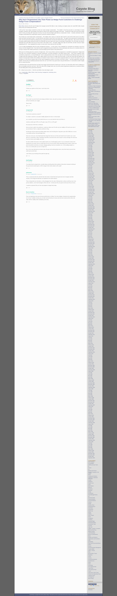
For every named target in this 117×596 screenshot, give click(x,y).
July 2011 (90, 337)
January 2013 (91, 311)
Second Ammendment (92, 559)
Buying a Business (92, 89)
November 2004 (91, 454)
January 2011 (91, 346)
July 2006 (90, 425)
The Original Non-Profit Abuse (94, 59)
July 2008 (90, 390)
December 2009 (91, 365)
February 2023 (91, 155)
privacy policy (92, 47)
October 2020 (91, 177)
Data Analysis (91, 485)
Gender (89, 503)
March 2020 (90, 184)
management (45, 72)
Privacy (89, 546)
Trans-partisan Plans (92, 569)
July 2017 (90, 231)
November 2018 (91, 208)
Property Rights (91, 549)
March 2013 (90, 308)
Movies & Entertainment (93, 534)
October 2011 (91, 333)
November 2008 (91, 384)
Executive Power (91, 497)
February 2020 (91, 186)
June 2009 (90, 374)
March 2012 (90, 325)
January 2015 (91, 275)
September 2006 (91, 422)
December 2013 (91, 294)
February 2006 (91, 432)
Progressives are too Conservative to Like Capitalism (94, 112)
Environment (90, 493)
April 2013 (90, 306)
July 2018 (90, 214)
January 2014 (91, 293)
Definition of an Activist (92, 97)
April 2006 (90, 430)
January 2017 (91, 240)
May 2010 (90, 358)
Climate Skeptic (26, 14)
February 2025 (91, 152)
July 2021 (90, 165)
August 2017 (90, 230)
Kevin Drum (21, 26)
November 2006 (91, 419)
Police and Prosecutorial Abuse (94, 543)
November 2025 (91, 139)
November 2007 (91, 402)
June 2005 (90, 444)
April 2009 (90, 377)
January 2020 (91, 187)
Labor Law (90, 527)
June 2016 (90, 250)
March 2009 (90, 378)
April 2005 (90, 447)
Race (89, 552)
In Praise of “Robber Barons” (93, 107)
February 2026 (91, 135)
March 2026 (90, 133)
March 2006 (90, 431)
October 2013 (91, 297)
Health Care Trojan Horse (93, 103)
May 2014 (90, 287)
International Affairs (92, 522)
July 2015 (90, 267)
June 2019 (90, 198)
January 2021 (91, 174)
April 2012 (90, 324)
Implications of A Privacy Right (94, 106)
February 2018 (91, 221)
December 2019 (91, 189)
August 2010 (90, 353)
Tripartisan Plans (91, 575)
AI (88, 466)
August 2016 (90, 247)
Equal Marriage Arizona (92, 494)
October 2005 (91, 438)
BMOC (32, 14)
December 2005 (91, 435)
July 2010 (90, 355)
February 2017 (91, 239)
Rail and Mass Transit (92, 553)
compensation (25, 72)
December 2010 (91, 347)
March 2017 (90, 237)
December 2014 (91, 277)
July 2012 (90, 319)
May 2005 (90, 446)
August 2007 (90, 406)
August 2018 (90, 212)
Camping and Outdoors (92, 476)
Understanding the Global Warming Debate (93, 75)
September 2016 (91, 246)
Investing (90, 525)
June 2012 (90, 321)
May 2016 (90, 252)
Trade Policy (90, 568)
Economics (90, 488)
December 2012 (91, 312)
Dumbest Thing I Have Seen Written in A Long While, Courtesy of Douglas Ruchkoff (36, 17)
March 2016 (90, 255)
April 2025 (90, 149)
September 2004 (91, 457)
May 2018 (90, 217)
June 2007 (90, 409)
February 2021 (91, 173)
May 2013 (90, 305)
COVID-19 (90, 481)
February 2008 (91, 397)
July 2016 (90, 249)
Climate (89, 480)
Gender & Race (91, 505)
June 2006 (90, 427)
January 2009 (91, 381)
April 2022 (90, 156)
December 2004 (91, 453)
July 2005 (90, 443)
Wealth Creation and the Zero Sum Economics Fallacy (94, 124)
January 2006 (91, 434)
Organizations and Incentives (94, 538)
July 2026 (90, 130)
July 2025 (90, 145)
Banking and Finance (92, 470)
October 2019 (91, 192)
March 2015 (90, 272)
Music (89, 535)
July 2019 (90, 196)
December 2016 (91, 242)
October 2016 (91, 245)
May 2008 (90, 393)
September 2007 (91, 405)
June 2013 (90, 303)
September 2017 (91, 228)
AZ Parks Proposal (49, 14)
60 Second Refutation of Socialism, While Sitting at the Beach (94, 83)
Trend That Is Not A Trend (93, 572)
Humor (89, 516)
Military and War (91, 531)
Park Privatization (39, 14)
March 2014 (90, 290)
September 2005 (91, 440)
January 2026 (91, 136)
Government (90, 509)
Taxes (89, 563)
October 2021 (91, 161)
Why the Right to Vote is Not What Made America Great (93, 126)
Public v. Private (91, 550)
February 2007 (91, 415)
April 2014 (90, 289)
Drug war (90, 487)
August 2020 (90, 180)
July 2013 (90, 302)
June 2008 (90, 391)
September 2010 (91, 352)
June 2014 (90, 286)
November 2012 (91, 314)
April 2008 (90, 394)
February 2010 (91, 362)
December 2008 (91, 383)
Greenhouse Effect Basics (93, 68)
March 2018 (90, 220)
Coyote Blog (85, 9)
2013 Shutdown (91, 461)
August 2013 (90, 300)
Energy (89, 491)
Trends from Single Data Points (94, 574)
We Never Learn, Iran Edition (94, 58)
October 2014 (91, 280)
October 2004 (91, 456)
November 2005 (91, 437)
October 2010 (91, 350)
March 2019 (90, 202)
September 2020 (91, 179)
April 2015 (90, 271)
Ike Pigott (28, 95)
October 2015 (91, 262)
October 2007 (91, 403)
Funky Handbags (91, 101)
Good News (90, 507)
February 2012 (91, 327)
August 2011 (90, 336)
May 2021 (90, 168)
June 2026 (90, 132)
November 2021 (91, 159)
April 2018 (90, 218)
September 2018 (91, 211)
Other (89, 540)
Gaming (89, 502)
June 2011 (90, 338)
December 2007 (91, 400)
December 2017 (91, 224)
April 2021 (90, 170)
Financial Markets (91, 499)
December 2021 (91, 158)
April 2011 (90, 341)
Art (88, 469)
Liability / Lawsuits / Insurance (94, 528)
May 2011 (90, 340)
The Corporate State (92, 566)
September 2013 (91, 299)
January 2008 (91, 399)
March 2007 (90, 413)
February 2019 (91, 203)
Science (89, 557)
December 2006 (91, 418)
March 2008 (90, 396)
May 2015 (90, 270)
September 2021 (91, 162)
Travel (89, 571)
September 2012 (91, 316)
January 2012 (91, 328)
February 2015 (91, 274)
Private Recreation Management (94, 547)
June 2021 (90, 167)
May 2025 (90, 148)
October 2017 (91, 227)
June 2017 (90, 233)
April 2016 (90, 253)
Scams (89, 556)
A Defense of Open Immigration (94, 86)
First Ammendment (92, 500)
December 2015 (91, 259)
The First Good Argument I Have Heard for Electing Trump (72, 17)
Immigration (90, 518)
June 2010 (90, 356)
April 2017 (90, 236)
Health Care (90, 510)
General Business (91, 506)
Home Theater (91, 515)
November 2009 (91, 366)
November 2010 (91, 349)
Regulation (25, 73)
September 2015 (91, 264)
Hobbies (89, 513)
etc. (89, 496)
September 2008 (91, 387)
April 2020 (90, 183)
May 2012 (90, 322)
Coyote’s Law (91, 96)
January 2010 (91, 363)
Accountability (91, 463)
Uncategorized (91, 576)
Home (20, 14)
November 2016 (91, 243)
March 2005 (90, 449)
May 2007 (90, 410)
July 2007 (90, 407)
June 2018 (90, 215)
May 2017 (90, 234)
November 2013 (91, 296)
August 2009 (90, 371)
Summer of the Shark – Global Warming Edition (94, 73)
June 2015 (90, 268)
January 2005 (91, 452)
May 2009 (90, 375)
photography (90, 541)
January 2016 (91, 258)
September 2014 (91, 281)
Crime (89, 484)
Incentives (90, 519)
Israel (36, 72)
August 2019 (90, 195)
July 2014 (90, 284)
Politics (89, 544)
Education (90, 490)
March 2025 (90, 151)
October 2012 (91, 315)
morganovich (33, 174)
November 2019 (91, 190)
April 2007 (90, 412)
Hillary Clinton (31, 72)
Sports (89, 562)
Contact (57, 14)
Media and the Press (92, 529)
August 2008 (90, 388)
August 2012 (90, 318)
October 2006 (91, 421)
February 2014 (91, 292)
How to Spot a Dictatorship (93, 104)
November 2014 (91, 278)
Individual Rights (91, 521)
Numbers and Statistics (93, 537)
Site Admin (90, 589)
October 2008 (91, 385)
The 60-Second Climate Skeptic (94, 119)
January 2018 (91, 223)
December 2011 (91, 330)
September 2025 (91, 142)
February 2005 (91, 450)
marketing (51, 72)
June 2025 (90, 146)
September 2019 (91, 193)
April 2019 (90, 201)
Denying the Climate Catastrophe (92, 67)
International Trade (92, 524)
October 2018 (91, 209)
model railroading (91, 532)
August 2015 (90, 265)
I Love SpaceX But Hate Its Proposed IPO (93, 61)
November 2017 (91, 225)
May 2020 (90, 181)
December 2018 (91, 206)
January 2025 (91, 154)
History (89, 512)
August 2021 (90, 164)
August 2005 (90, 441)
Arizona (89, 467)
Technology (90, 565)
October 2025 (91, 140)
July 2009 (90, 372)
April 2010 (90, 359)
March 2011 (90, 343)
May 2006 (90, 428)
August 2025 (90, 143)
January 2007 (91, 416)
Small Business (91, 560)
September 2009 (91, 369)
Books (89, 474)
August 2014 (90, 283)
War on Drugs (91, 578)
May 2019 (90, 199)
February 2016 (91, 256)
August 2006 (90, 424)
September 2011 (91, 334)
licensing (40, 72)
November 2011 (91, 331)
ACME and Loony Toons (93, 464)
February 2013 (91, 309)
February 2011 (91, 344)
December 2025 (91, 137)
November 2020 (91, 176)
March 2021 (90, 171)
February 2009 (91, 380)
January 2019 (91, 205)
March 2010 (90, 361)
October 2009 (91, 368)
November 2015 (91, 261)
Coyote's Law (91, 483)
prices (55, 72)
